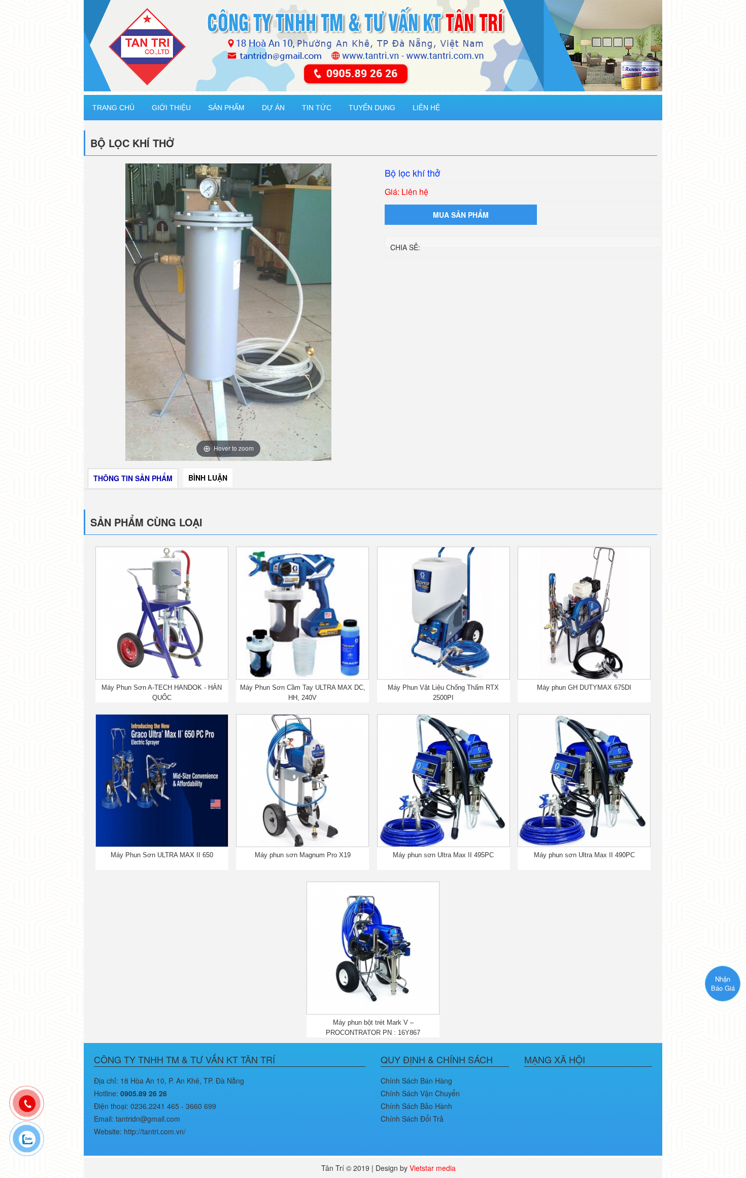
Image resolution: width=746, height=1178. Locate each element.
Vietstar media (433, 1168)
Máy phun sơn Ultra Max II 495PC (443, 855)
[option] (228, 312)
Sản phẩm (226, 108)
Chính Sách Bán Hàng (416, 1080)
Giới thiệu (171, 108)
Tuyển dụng (372, 108)
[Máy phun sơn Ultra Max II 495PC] (443, 780)
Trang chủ (113, 108)
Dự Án (273, 108)
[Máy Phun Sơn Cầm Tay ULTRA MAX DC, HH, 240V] (302, 612)
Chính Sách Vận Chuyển (420, 1093)
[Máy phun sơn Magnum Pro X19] (302, 780)
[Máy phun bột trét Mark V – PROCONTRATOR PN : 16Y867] (373, 946)
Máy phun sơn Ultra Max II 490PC (584, 855)
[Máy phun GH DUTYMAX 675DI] (584, 612)
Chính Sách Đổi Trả (412, 1119)
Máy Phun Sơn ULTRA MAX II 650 (162, 855)
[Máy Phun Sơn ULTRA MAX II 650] (161, 780)
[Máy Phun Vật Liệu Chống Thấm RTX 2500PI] (443, 612)
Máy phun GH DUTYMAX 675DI (584, 687)
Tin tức (316, 108)
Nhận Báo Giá (723, 983)
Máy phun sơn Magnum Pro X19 (303, 855)
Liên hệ (426, 108)
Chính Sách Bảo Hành (416, 1106)
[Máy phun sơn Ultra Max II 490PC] (584, 780)
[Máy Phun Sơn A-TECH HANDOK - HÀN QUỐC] (161, 612)
